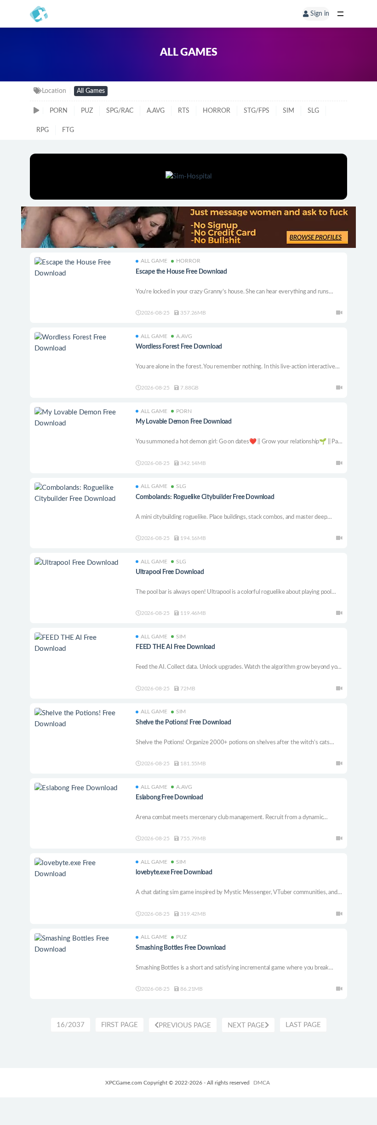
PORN (59, 111)
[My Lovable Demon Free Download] (80, 418)
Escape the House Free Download (181, 272)
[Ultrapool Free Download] (80, 562)
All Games (91, 91)
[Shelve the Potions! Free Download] (80, 719)
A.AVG (156, 111)
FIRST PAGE (119, 1025)
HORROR (216, 111)
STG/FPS (256, 111)
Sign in (319, 14)
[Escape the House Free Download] (80, 268)
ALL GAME (154, 261)
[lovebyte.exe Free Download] (80, 869)
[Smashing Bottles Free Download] (80, 944)
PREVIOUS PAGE (185, 1025)
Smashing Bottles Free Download (181, 948)
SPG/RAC (119, 111)
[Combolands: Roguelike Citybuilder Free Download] (80, 493)
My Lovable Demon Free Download (184, 422)
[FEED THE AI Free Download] (80, 643)
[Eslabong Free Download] (80, 788)
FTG (68, 130)
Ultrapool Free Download (170, 572)
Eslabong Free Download (169, 797)
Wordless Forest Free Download (179, 347)
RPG (42, 130)
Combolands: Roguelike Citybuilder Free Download (205, 497)
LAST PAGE (303, 1025)
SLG (313, 111)
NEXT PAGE (246, 1025)
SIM (288, 111)
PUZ (87, 111)
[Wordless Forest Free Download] (80, 343)
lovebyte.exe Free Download (174, 872)
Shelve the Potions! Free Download (183, 722)
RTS (183, 111)
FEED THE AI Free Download (175, 647)
